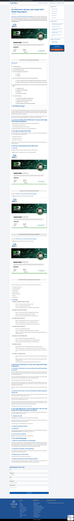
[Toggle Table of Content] (12, 65)
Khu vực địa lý (12, 481)
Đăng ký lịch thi (54, 13)
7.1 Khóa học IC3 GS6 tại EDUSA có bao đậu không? (24, 98)
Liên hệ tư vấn (54, 17)
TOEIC (21, 513)
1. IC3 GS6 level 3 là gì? (16, 66)
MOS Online (36, 504)
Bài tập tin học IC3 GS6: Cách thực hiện (57, 35)
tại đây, (20, 420)
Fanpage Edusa (24, 0)
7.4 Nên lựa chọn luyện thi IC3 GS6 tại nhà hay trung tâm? (25, 103)
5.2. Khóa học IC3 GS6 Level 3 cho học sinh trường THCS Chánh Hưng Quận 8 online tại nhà (31, 82)
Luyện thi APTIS (36, 516)
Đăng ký (58, 0)
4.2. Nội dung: (18, 75)
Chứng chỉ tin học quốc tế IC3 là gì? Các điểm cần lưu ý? (57, 32)
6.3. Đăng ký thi (18, 91)
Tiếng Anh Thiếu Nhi (23, 515)
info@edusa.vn (13, 0)
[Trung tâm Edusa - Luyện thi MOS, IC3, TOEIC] (14, 3)
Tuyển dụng (62, 0)
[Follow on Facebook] (11, 504)
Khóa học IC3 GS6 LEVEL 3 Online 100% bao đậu (23, 406)
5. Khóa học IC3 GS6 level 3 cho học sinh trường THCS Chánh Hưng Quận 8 (25, 78)
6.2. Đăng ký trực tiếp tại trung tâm (21, 90)
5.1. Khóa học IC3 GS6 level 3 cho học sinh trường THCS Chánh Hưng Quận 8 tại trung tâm (31, 80)
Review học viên (54, 15)
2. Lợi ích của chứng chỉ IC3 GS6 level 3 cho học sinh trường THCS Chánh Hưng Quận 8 (27, 68)
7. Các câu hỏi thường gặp (16, 95)
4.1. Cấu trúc (18, 74)
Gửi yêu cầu (29, 492)
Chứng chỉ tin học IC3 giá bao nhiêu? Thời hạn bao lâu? (57, 29)
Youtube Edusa (30, 0)
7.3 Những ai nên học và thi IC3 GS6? (22, 101)
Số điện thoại (12, 473)
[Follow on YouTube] (16, 504)
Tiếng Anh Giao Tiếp (23, 510)
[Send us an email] (13, 504)
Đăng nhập (54, 0)
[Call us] (15, 504)
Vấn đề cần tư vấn (12, 485)
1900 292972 (19, 0)
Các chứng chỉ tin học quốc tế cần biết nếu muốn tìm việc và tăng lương (57, 24)
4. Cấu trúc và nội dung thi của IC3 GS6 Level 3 (20, 71)
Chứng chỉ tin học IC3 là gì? (56, 26)
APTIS (21, 516)
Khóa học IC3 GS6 (54, 11)
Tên (10, 469)
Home (12, 7)
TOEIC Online (36, 513)
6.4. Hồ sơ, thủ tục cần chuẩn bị (21, 93)
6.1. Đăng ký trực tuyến (20, 88)
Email (10, 477)
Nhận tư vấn (57, 49)
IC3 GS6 (15, 7)
